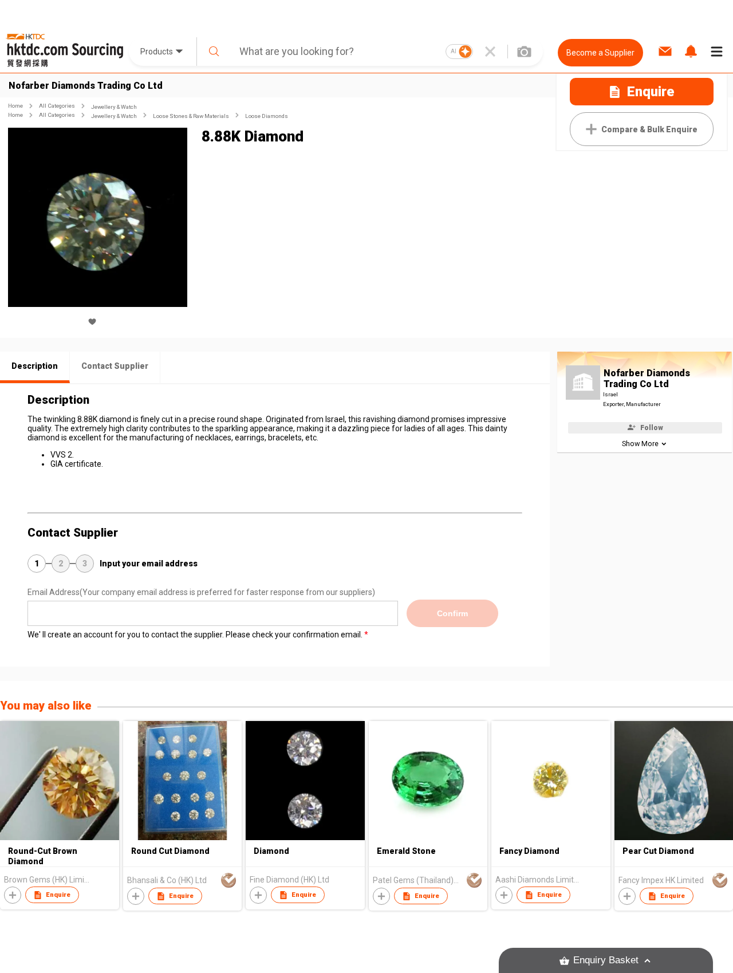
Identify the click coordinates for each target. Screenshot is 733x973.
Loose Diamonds (266, 116)
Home (15, 106)
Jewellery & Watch (114, 107)
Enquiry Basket (606, 960)
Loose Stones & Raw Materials (191, 116)
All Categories (57, 106)
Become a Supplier (600, 52)
